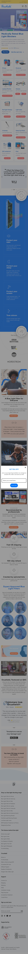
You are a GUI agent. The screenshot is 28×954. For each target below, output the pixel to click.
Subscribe (14, 485)
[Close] (25, 467)
